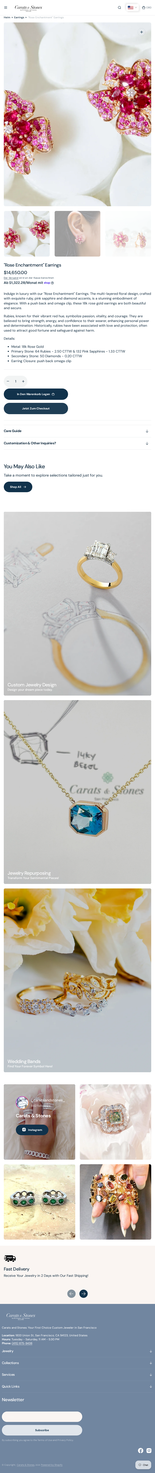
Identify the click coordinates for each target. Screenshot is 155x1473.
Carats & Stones (25, 1464)
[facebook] (140, 1450)
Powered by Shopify (52, 1464)
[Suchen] (119, 7)
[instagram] (149, 1450)
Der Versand (11, 277)
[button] (6, 7)
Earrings (19, 17)
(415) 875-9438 (22, 1343)
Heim (7, 17)
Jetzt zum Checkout (36, 408)
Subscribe (42, 1430)
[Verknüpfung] (77, 604)
